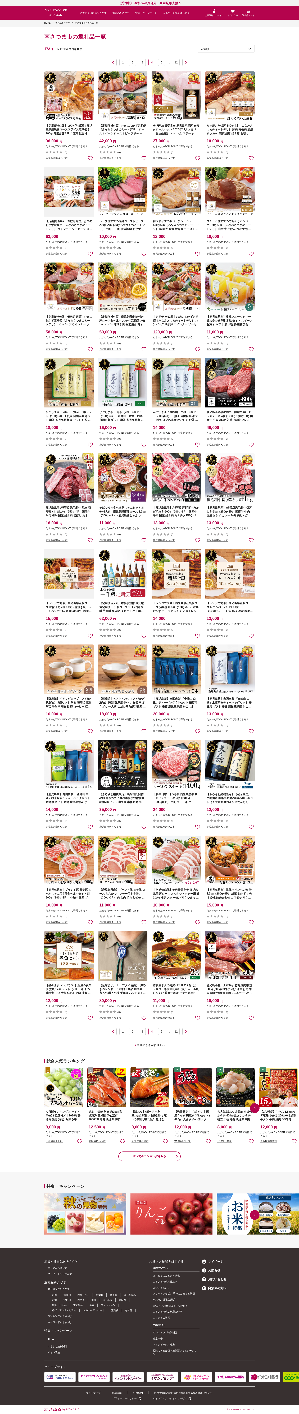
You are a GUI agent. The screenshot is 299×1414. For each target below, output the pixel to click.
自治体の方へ (217, 1288)
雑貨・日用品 (59, 1305)
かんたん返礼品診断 (164, 1299)
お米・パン (83, 1294)
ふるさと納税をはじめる (176, 12)
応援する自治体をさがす (93, 12)
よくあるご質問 (161, 1317)
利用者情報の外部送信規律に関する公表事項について (183, 1392)
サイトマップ (93, 1392)
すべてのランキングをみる (149, 1156)
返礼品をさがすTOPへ (151, 1045)
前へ (113, 62)
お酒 (54, 1300)
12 (176, 62)
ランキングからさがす (60, 1316)
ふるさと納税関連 (57, 1346)
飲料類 (67, 1300)
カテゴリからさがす (59, 1288)
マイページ (216, 1261)
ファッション (108, 1305)
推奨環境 (117, 1392)
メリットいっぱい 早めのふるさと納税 (174, 1293)
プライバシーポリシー (124, 1398)
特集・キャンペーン (146, 12)
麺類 (93, 1300)
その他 (128, 1310)
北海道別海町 (224, 1141)
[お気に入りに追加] (90, 158)
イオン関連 (54, 1352)
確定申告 (158, 1338)
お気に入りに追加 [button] (90, 158)
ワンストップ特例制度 (165, 1332)
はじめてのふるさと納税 (166, 1275)
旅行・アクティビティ (64, 1310)
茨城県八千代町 (182, 1141)
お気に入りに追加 (79, 1141)
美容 (91, 1305)
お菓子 (81, 1300)
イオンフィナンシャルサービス (170, 1398)
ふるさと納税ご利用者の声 (167, 1311)
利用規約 (138, 1392)
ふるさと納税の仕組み (165, 1281)
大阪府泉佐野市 (140, 1141)
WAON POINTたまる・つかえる (170, 1305)
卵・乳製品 (130, 1294)
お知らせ (214, 1270)
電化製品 (78, 1305)
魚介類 (67, 1294)
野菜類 (113, 1294)
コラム (51, 1339)
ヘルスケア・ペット (94, 1310)
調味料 (122, 1300)
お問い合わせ (217, 1279)
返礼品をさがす (120, 12)
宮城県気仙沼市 (97, 1141)
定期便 (115, 1310)
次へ (185, 62)
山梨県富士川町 (54, 1141)
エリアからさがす (57, 1268)
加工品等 (107, 1300)
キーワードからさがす (60, 1274)
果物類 (99, 1294)
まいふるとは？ (161, 1287)
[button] (255, 1108)
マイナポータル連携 (164, 1344)
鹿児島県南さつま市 (56, 158)
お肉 (54, 1294)
